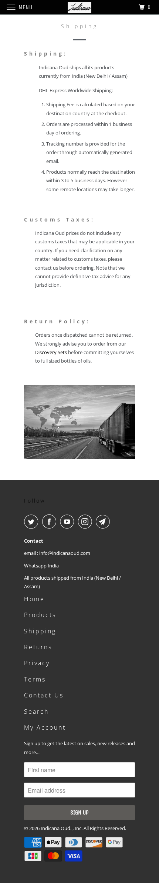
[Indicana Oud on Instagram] (86, 521)
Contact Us (44, 695)
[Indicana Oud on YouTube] (68, 521)
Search (36, 711)
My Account (45, 727)
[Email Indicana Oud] (104, 521)
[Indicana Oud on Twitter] (32, 521)
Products (40, 615)
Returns (38, 647)
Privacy (37, 663)
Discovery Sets (51, 352)
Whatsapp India (41, 565)
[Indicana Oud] (79, 7)
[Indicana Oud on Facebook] (50, 521)
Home (34, 599)
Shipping (40, 631)
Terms (35, 679)
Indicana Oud (55, 828)
